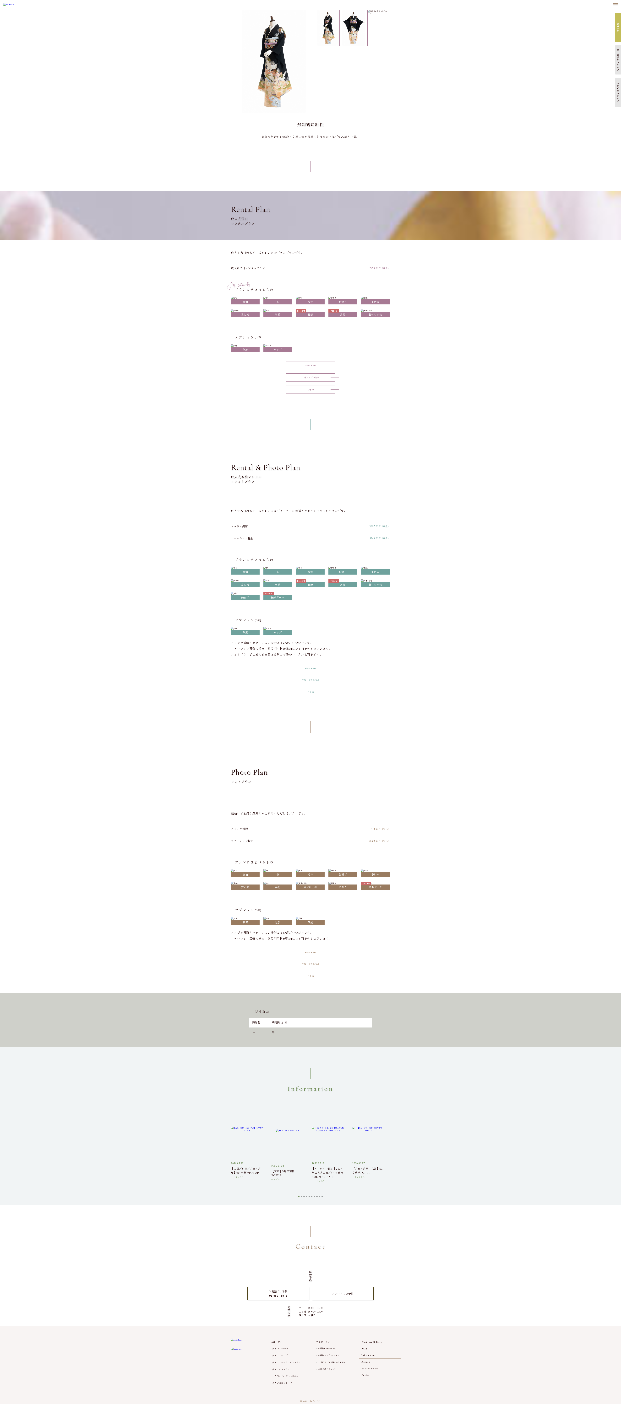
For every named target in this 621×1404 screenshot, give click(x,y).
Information (368, 1355)
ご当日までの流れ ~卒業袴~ (331, 1362)
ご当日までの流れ (310, 377)
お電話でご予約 (278, 1293)
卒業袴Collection (326, 1348)
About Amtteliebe (371, 1341)
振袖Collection (280, 1348)
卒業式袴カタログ (326, 1369)
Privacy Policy (369, 1368)
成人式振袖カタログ (282, 1383)
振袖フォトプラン (281, 1369)
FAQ (364, 1348)
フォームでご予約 (343, 1294)
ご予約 (310, 389)
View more (310, 365)
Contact (365, 1375)
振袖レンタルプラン (282, 1355)
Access (365, 1361)
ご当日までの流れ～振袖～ (285, 1376)
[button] (299, 1196)
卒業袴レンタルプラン (328, 1355)
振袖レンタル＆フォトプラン (286, 1362)
